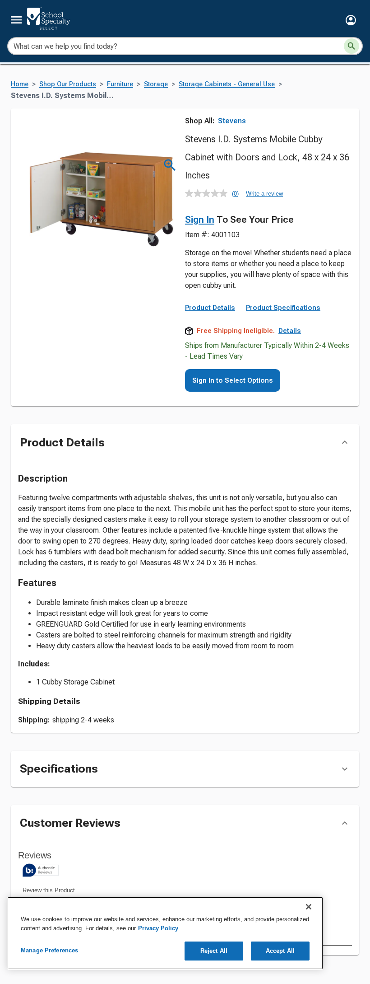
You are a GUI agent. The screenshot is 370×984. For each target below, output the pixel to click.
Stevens (232, 121)
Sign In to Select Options (232, 380)
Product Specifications (283, 308)
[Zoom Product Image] (170, 165)
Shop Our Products (67, 84)
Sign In (199, 219)
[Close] (309, 907)
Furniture (120, 84)
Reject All (213, 950)
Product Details (210, 308)
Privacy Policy (158, 928)
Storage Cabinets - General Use (227, 84)
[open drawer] (16, 20)
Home (19, 84)
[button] (351, 20)
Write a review (264, 193)
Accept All (280, 950)
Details (289, 331)
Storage (156, 84)
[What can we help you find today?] (351, 46)
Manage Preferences (49, 950)
